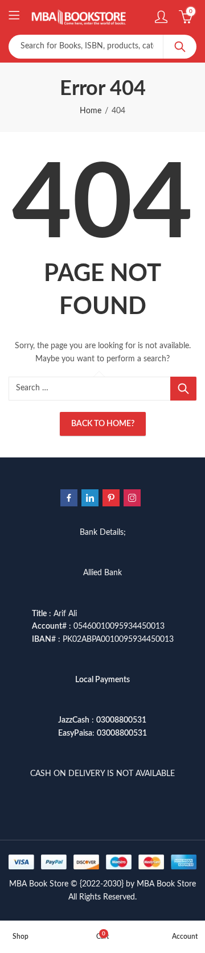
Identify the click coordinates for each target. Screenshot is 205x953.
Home (90, 111)
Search (179, 47)
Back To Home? (102, 424)
